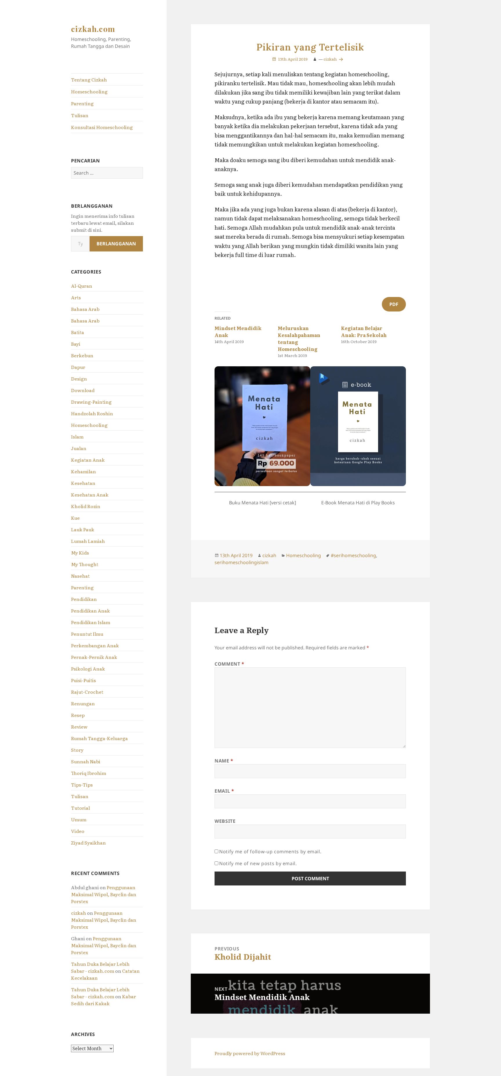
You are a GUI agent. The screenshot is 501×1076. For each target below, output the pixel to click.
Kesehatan (83, 482)
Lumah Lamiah (88, 540)
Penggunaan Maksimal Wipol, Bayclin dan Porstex (103, 894)
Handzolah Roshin (92, 413)
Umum (78, 819)
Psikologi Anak (88, 668)
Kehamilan (83, 471)
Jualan (78, 448)
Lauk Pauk (82, 529)
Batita (77, 332)
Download (83, 390)
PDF (393, 304)
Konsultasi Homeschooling (102, 127)
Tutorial (80, 807)
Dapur (78, 366)
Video (77, 830)
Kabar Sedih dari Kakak (103, 1000)
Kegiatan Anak (88, 459)
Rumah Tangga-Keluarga (99, 738)
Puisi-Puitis (83, 680)
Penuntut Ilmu (87, 633)
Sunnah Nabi (85, 761)
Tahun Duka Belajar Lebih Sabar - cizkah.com (100, 967)
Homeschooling (89, 91)
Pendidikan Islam (90, 622)
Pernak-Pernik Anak (94, 656)
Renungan (83, 703)
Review (79, 726)
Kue (75, 517)
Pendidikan (84, 598)
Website (225, 821)
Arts (76, 297)
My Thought (84, 564)
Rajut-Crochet (87, 691)
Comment (229, 664)
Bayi (75, 343)
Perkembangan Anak (95, 645)
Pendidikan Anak (90, 610)
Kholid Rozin (85, 506)
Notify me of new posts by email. (258, 863)
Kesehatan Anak (89, 494)
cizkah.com (93, 28)
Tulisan (79, 115)
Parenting (82, 103)
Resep (78, 714)
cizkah (78, 912)
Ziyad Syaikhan (88, 842)
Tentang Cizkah (89, 79)
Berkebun (82, 355)
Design (79, 378)
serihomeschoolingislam (241, 562)
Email (224, 791)
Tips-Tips (82, 784)
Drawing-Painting (91, 401)
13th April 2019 (292, 59)
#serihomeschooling (353, 555)
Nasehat (80, 575)
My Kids (80, 552)
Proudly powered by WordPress (250, 1053)
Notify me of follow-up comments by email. (270, 851)
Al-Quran (81, 285)
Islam (77, 436)
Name (224, 761)
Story (77, 749)
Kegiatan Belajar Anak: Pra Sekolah (364, 331)
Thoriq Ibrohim (88, 772)
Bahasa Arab (85, 308)
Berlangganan (116, 243)
